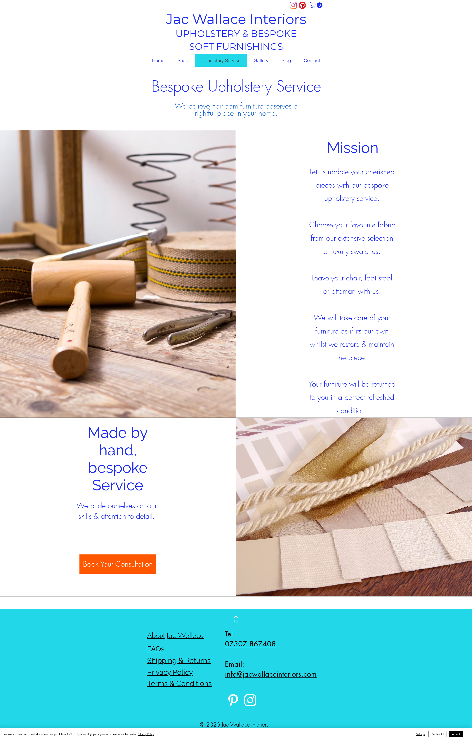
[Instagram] (293, 5)
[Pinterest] (302, 5)
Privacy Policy (146, 734)
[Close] (467, 734)
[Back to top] (236, 617)
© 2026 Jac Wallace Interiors (234, 724)
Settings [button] (420, 734)
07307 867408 (250, 643)
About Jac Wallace (175, 635)
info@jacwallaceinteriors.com (271, 674)
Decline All (437, 734)
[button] (317, 5)
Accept (456, 734)
